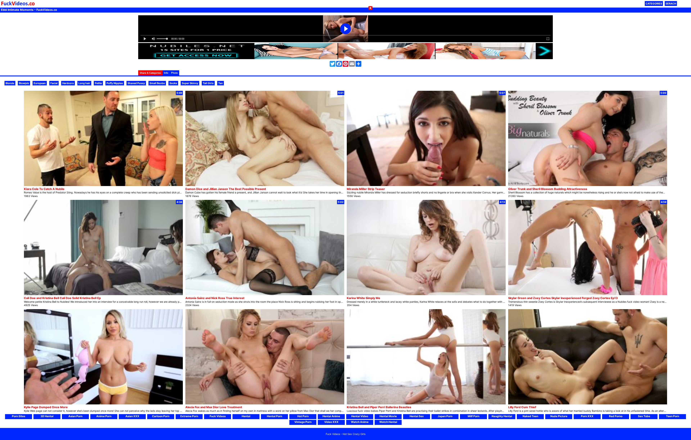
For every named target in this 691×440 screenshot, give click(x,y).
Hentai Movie (388, 416)
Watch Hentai (388, 422)
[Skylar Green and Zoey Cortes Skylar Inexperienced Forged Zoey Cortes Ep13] (587, 294)
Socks (173, 83)
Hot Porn (303, 416)
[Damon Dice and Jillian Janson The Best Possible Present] (264, 185)
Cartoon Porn (160, 416)
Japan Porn (445, 416)
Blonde (10, 83)
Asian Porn (75, 416)
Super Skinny (190, 83)
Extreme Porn (189, 416)
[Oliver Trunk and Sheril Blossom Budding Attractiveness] (587, 185)
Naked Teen (530, 416)
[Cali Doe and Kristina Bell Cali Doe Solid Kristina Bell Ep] (103, 294)
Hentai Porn (274, 416)
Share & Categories (150, 73)
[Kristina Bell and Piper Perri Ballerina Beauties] (426, 403)
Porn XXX (587, 416)
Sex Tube (644, 416)
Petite (98, 83)
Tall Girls (208, 83)
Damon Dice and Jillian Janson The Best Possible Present (225, 189)
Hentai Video (359, 416)
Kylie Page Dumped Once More (46, 407)
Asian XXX (132, 416)
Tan (220, 83)
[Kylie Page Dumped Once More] (103, 403)
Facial (54, 83)
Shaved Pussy (136, 83)
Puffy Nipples (115, 83)
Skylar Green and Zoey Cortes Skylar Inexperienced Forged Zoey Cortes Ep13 (563, 298)
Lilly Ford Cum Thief (522, 407)
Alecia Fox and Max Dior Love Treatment (213, 407)
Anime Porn (103, 416)
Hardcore (68, 83)
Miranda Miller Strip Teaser (366, 189)
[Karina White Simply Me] (426, 294)
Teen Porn (672, 416)
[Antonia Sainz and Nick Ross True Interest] (264, 294)
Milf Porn (473, 416)
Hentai (246, 416)
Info (166, 73)
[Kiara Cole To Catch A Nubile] (103, 185)
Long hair (84, 83)
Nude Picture (558, 416)
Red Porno (615, 416)
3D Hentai (46, 416)
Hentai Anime (331, 416)
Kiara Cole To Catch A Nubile (44, 189)
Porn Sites (18, 416)
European (40, 83)
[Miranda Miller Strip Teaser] (426, 185)
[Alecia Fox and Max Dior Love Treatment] (264, 403)
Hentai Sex (417, 416)
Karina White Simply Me (363, 298)
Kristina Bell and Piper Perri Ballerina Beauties (379, 407)
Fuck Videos (218, 416)
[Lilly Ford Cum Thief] (587, 403)
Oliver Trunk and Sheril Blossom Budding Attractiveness (547, 189)
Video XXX (331, 422)
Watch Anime (360, 422)
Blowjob (24, 83)
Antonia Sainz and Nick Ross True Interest (214, 298)
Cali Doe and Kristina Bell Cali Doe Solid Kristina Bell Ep (62, 298)
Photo (174, 73)
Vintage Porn (302, 422)
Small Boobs (157, 83)
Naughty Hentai (502, 416)
